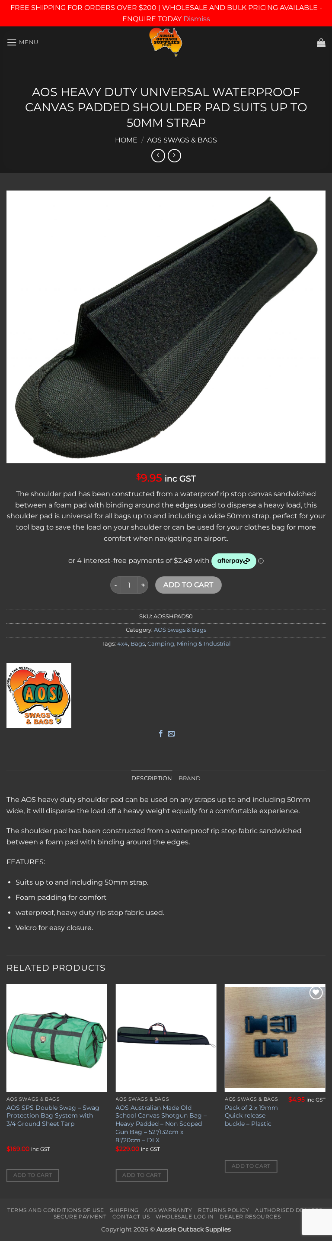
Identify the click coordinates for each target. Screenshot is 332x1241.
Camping (160, 643)
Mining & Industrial (204, 643)
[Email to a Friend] (171, 734)
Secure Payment (80, 1216)
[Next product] (158, 155)
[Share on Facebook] (160, 734)
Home (126, 140)
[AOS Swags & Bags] (38, 695)
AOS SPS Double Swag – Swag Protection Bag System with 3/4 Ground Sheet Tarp (52, 1116)
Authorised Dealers (288, 1210)
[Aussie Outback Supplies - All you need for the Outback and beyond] (166, 42)
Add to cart (188, 585)
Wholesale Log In (185, 1216)
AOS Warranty (168, 1210)
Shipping (124, 1210)
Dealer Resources (250, 1216)
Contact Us (131, 1216)
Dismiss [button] (196, 19)
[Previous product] (174, 155)
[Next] (325, 1090)
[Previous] (6, 1090)
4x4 (122, 643)
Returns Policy (223, 1210)
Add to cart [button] (32, 1175)
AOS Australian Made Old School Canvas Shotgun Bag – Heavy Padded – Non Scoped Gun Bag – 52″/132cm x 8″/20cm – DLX (161, 1124)
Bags (138, 643)
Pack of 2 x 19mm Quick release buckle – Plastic (251, 1116)
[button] (22, 42)
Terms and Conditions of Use (55, 1210)
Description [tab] (151, 778)
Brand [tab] (190, 778)
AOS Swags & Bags (182, 140)
